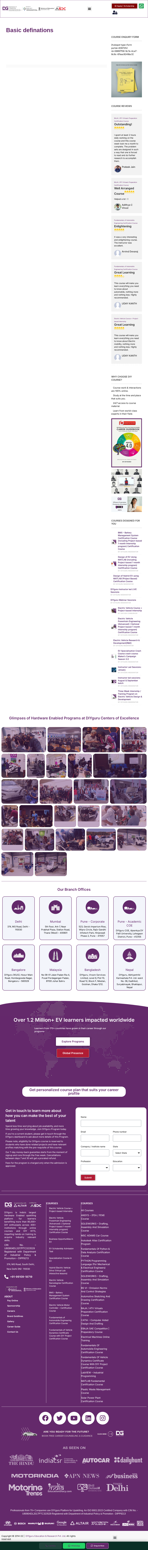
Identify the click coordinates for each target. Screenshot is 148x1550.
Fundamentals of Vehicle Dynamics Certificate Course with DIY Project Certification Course (60, 1334)
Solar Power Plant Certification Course (92, 1399)
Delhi (18, 921)
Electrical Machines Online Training (95, 1338)
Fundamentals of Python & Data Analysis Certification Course (95, 1252)
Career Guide (13, 1326)
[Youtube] (74, 1418)
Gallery (10, 1321)
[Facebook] (45, 1418)
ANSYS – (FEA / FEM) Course (93, 1217)
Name (83, 1117)
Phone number (120, 1131)
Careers (11, 1311)
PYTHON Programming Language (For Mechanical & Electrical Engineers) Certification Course (95, 1266)
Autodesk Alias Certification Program (96, 1242)
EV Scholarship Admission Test (61, 1250)
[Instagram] (102, 1418)
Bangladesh (93, 970)
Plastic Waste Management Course (95, 1391)
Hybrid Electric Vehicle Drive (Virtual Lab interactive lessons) (59, 1270)
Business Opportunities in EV (61, 1240)
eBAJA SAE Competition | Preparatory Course (95, 1330)
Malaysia (56, 970)
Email (83, 1131)
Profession (86, 1161)
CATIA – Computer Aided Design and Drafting (94, 1322)
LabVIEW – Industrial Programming (92, 1374)
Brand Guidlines (15, 1316)
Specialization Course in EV (60, 1259)
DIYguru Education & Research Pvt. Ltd (45, 1536)
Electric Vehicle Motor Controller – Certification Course (60, 1308)
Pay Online (12, 1300)
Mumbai (55, 921)
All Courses (87, 1210)
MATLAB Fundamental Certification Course (93, 1383)
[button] (89, 8)
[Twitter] (59, 1418)
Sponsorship (13, 1305)
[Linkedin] (88, 1418)
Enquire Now (99, 1545)
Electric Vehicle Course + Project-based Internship (61, 1209)
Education (117, 1161)
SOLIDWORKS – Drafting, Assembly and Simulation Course (95, 1227)
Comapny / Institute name (93, 1146)
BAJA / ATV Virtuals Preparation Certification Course (94, 1312)
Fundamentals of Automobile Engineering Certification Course (60, 1320)
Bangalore (18, 970)
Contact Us (12, 1332)
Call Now (52, 1545)
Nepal (130, 970)
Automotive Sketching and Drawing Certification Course (95, 1300)
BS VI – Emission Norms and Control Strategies (94, 1289)
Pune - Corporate (93, 921)
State (115, 1146)
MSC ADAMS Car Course (94, 1235)
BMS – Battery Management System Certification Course (59, 1295)
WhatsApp (75, 1545)
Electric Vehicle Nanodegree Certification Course (61, 1283)
